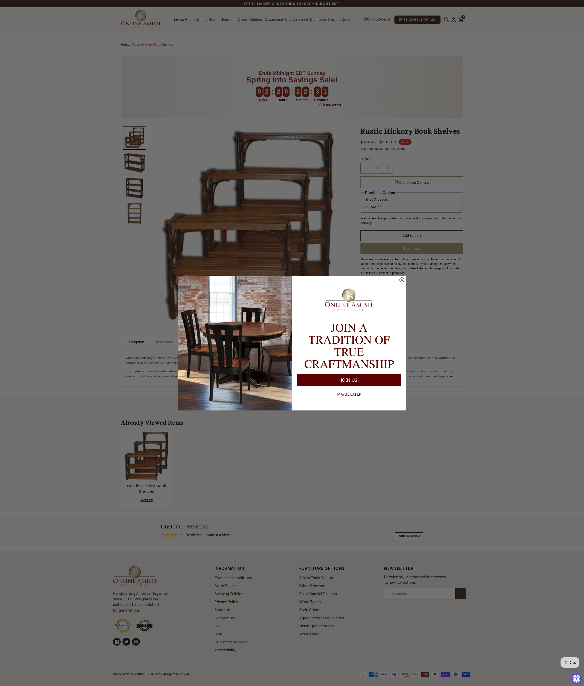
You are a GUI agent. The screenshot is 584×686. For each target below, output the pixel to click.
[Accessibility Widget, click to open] (576, 678)
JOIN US (349, 380)
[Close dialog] (402, 280)
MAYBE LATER (349, 394)
